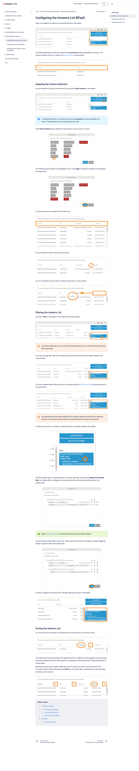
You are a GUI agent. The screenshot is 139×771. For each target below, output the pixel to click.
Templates (8, 28)
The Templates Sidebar (52, 715)
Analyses (7, 24)
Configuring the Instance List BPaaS (16, 40)
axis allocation (69, 55)
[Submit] (112, 3)
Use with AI (101, 11)
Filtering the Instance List (118, 19)
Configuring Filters (86, 384)
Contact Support (78, 3)
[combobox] (123, 4)
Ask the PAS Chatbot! (11, 11)
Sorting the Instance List (118, 22)
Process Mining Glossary (12, 58)
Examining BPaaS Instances (12, 36)
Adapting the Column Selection (120, 16)
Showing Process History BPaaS (15, 44)
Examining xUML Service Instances (14, 32)
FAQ (6, 63)
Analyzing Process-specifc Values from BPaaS (16, 49)
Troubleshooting (9, 54)
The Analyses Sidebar (51, 710)
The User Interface (10, 20)
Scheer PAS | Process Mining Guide (49, 11)
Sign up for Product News (91, 3)
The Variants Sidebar (51, 713)
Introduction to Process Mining (13, 16)
